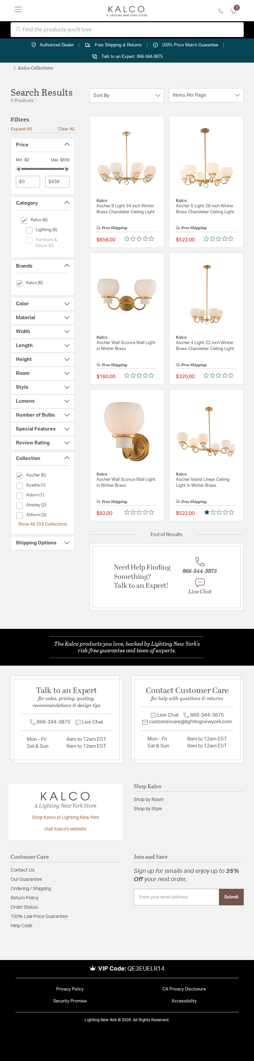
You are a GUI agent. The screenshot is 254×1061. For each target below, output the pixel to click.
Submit (231, 897)
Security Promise (70, 1001)
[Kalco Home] (127, 10)
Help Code (21, 926)
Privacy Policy (70, 989)
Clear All (66, 129)
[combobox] (127, 29)
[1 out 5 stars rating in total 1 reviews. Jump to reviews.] (220, 512)
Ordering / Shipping (31, 888)
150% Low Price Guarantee (39, 916)
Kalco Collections (35, 67)
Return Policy (24, 898)
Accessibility (184, 1001)
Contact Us (22, 870)
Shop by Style (148, 809)
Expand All (21, 129)
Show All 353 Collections (42, 524)
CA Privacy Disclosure (184, 989)
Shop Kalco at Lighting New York (65, 817)
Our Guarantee (26, 879)
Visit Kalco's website (65, 829)
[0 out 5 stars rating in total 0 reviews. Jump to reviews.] (140, 238)
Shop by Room (149, 799)
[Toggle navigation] (18, 10)
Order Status (24, 907)
